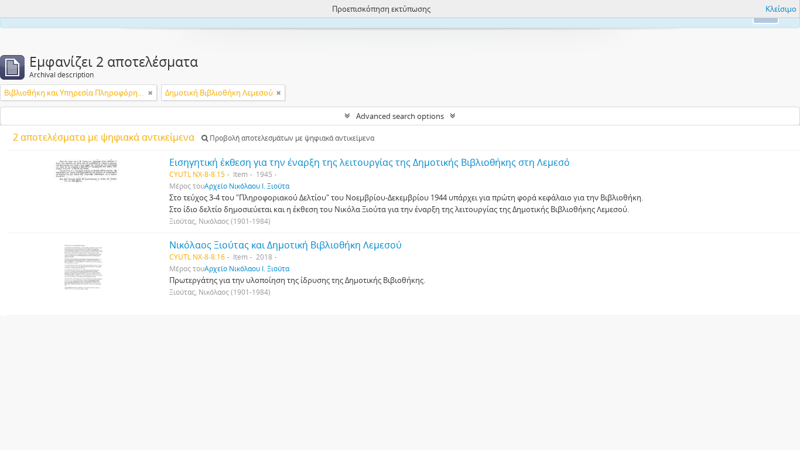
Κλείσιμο (780, 9)
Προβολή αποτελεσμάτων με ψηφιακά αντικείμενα (291, 138)
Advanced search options (400, 116)
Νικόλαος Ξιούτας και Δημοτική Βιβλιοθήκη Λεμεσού (285, 244)
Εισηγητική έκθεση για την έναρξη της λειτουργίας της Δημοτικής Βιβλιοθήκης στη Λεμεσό (369, 162)
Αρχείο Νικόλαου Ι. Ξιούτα (246, 185)
